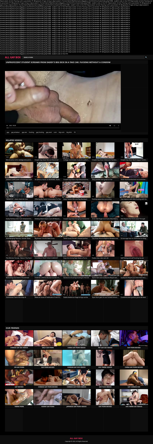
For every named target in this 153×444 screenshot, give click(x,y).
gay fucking (40, 132)
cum (55, 132)
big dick (69, 132)
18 (74, 132)
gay (8, 132)
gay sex (24, 132)
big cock (61, 132)
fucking (31, 132)
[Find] (146, 57)
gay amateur (15, 132)
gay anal (49, 132)
